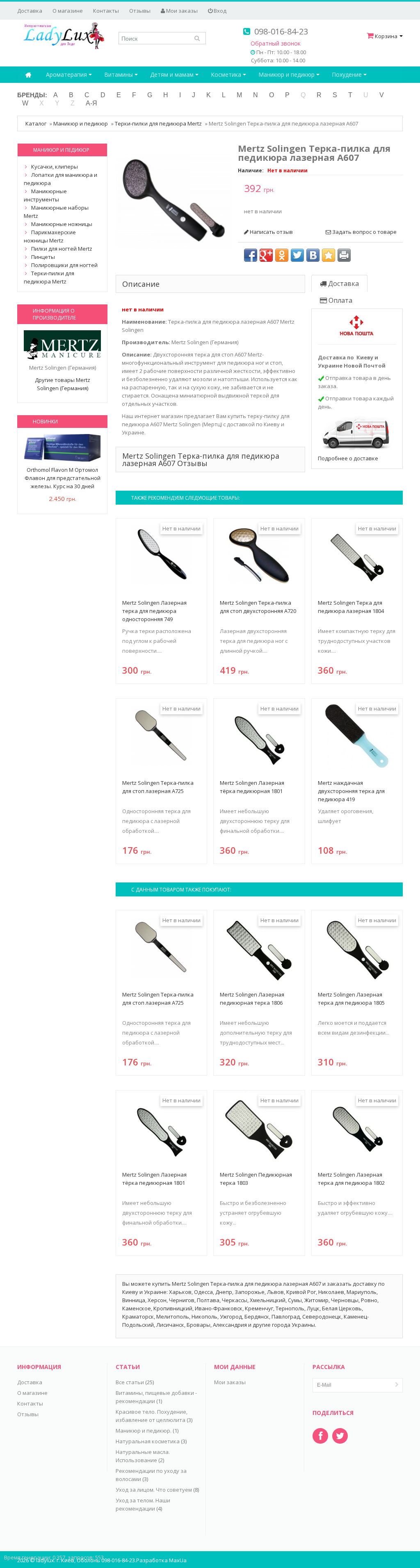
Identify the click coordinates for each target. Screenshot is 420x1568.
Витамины (119, 74)
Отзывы (140, 10)
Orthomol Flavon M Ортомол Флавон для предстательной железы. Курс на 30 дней (62, 478)
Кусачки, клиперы (54, 166)
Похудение (347, 74)
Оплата (339, 300)
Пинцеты (43, 257)
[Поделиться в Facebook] (250, 255)
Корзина (386, 36)
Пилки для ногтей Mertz (61, 248)
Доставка (29, 10)
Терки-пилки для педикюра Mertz (158, 123)
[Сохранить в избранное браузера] (328, 255)
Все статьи (130, 1382)
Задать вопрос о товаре (364, 231)
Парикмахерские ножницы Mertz (50, 236)
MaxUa (178, 1560)
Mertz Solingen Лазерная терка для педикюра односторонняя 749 (154, 611)
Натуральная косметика (148, 1441)
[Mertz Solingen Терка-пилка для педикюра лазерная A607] (174, 201)
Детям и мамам (172, 74)
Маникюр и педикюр (287, 74)
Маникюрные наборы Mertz (56, 211)
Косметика (227, 74)
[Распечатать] (344, 255)
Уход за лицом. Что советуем (154, 1489)
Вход (219, 10)
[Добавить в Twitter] (297, 255)
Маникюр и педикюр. (143, 1430)
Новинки (45, 421)
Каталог (35, 123)
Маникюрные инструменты (45, 195)
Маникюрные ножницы (61, 224)
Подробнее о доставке (348, 458)
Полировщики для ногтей (64, 265)
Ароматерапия (67, 74)
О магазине (67, 10)
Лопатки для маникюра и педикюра (60, 179)
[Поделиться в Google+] (266, 255)
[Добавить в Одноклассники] (281, 255)
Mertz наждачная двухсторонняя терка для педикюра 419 (351, 791)
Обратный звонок (275, 43)
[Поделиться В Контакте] (313, 255)
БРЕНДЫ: (32, 94)
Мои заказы (181, 10)
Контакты (106, 10)
